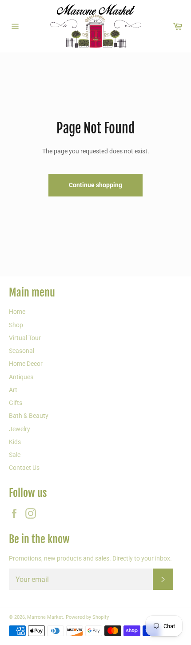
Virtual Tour (25, 337)
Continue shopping (95, 184)
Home (17, 311)
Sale (14, 454)
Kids (15, 441)
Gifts (15, 402)
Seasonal (21, 350)
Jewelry (19, 429)
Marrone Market (45, 617)
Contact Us (24, 467)
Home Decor (26, 363)
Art (13, 389)
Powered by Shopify (87, 617)
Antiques (21, 377)
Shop (16, 325)
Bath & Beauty (28, 415)
